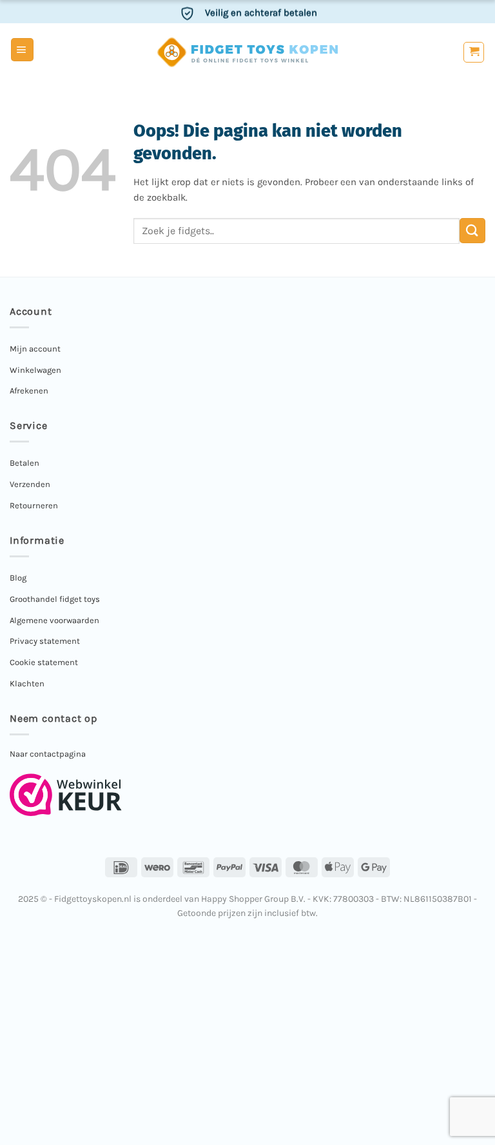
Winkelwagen (35, 370)
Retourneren (34, 505)
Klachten (27, 683)
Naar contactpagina (48, 754)
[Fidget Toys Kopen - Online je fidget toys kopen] (247, 52)
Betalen (24, 463)
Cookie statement (44, 662)
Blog (18, 577)
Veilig (261, 11)
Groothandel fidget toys (55, 599)
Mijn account (35, 348)
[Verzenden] (472, 230)
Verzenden (30, 484)
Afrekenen (29, 390)
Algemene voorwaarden (54, 620)
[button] (22, 49)
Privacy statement (45, 641)
